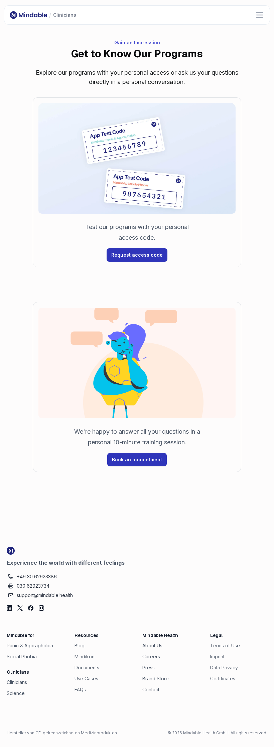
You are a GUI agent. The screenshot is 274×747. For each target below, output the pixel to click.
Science (16, 693)
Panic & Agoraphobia (30, 645)
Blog (80, 645)
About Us (152, 645)
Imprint (217, 656)
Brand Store (155, 678)
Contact (150, 689)
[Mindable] (28, 15)
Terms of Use (225, 645)
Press (148, 667)
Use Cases (86, 678)
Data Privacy (224, 667)
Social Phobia (22, 656)
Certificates (222, 678)
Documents (87, 667)
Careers (151, 656)
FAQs (80, 689)
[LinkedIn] (9, 608)
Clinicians (17, 682)
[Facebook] (30, 608)
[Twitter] (20, 608)
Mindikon (85, 656)
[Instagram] (41, 608)
